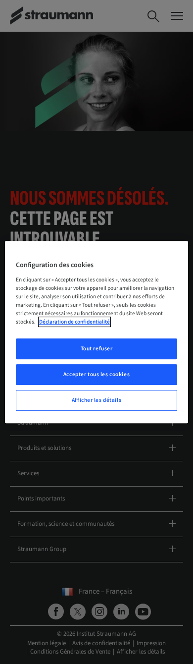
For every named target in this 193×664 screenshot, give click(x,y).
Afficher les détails (96, 400)
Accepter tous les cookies (96, 374)
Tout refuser (97, 348)
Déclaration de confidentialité (74, 322)
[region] (97, 332)
